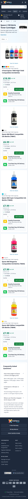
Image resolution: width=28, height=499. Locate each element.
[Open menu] (1, 2)
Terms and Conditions (18, 492)
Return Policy (18, 445)
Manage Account (5, 459)
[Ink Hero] (7, 2)
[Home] (1, 21)
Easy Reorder (4, 462)
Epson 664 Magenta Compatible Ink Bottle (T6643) (13, 263)
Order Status (4, 464)
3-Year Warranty (14, 425)
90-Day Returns (14, 429)
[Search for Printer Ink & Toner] (25, 6)
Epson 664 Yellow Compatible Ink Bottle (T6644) (13, 326)
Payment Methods (6, 450)
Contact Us (18, 450)
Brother (4, 11)
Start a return (18, 448)
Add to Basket (19, 90)
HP (20, 11)
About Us (3, 443)
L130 (14, 21)
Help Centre (18, 443)
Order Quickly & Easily (14, 433)
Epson (15, 11)
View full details (14, 63)
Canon (9, 11)
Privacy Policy (9, 492)
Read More (3, 34)
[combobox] (14, 6)
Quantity (5, 87)
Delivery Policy (5, 452)
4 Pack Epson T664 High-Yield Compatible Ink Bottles (13, 72)
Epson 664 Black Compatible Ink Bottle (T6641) (12, 135)
